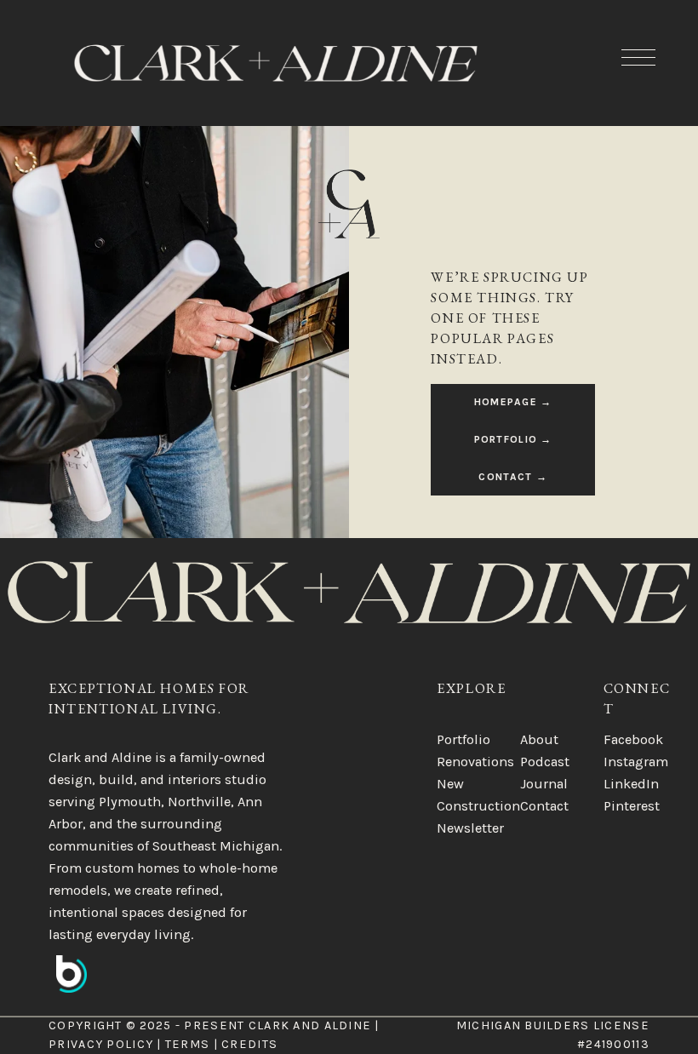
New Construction (478, 795)
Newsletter (470, 828)
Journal (544, 784)
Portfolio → (513, 439)
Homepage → (513, 402)
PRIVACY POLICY (101, 1044)
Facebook (633, 739)
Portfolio (463, 739)
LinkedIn (631, 784)
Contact (544, 806)
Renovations (475, 761)
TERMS (187, 1044)
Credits (249, 1044)
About (539, 739)
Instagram (636, 761)
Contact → (512, 477)
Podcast (544, 761)
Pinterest (632, 806)
